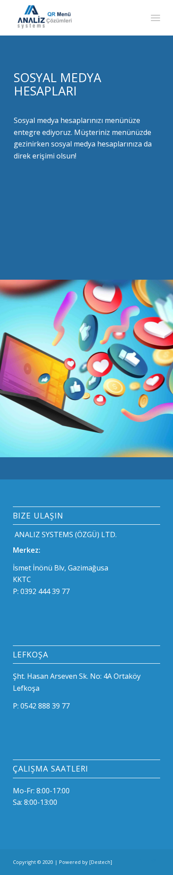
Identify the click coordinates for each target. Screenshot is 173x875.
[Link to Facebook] (140, 860)
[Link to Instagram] (153, 860)
